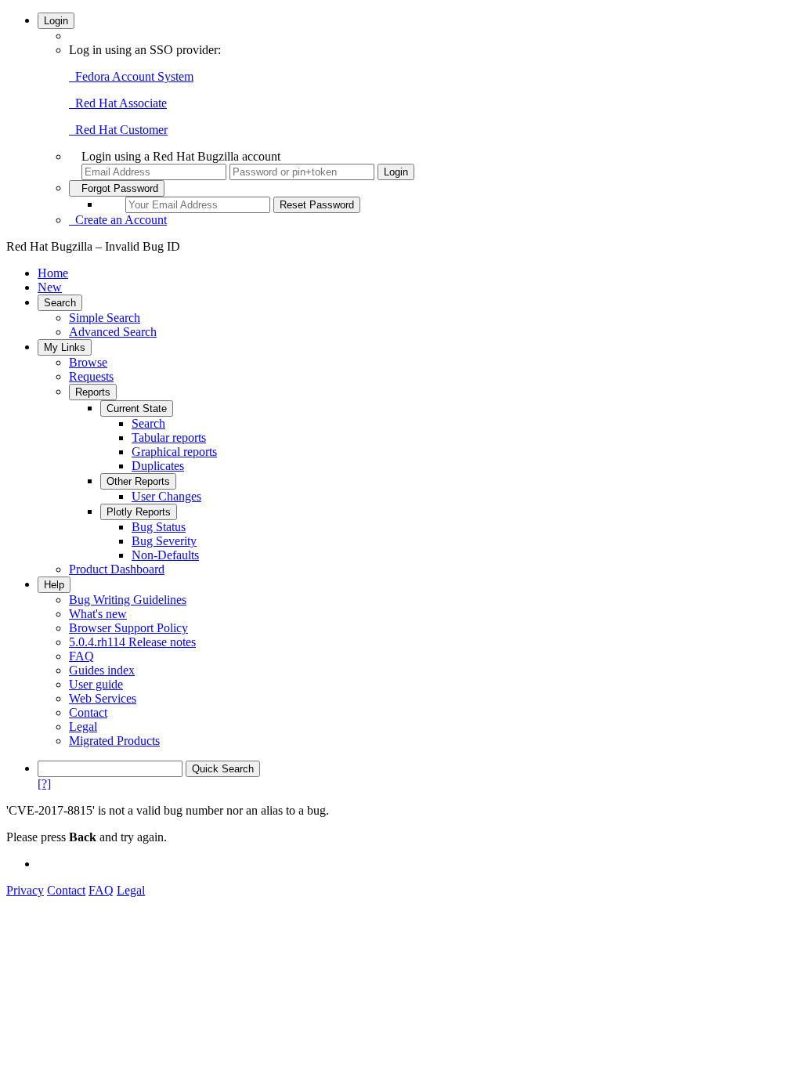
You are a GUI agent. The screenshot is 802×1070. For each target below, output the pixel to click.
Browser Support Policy (128, 627)
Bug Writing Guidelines (127, 599)
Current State (137, 408)
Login (56, 21)
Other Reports (138, 481)
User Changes (166, 496)
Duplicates (158, 465)
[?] (44, 783)
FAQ (81, 656)
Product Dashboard (116, 569)
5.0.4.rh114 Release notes (132, 642)
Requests (91, 376)
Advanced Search (113, 331)
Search (60, 303)
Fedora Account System (131, 76)
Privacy (25, 890)
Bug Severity (164, 541)
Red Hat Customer (118, 129)
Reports (92, 392)
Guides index (102, 670)
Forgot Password (116, 188)
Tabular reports (169, 437)
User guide (96, 684)
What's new (98, 613)
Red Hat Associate (118, 103)
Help (54, 585)
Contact (88, 712)
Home (53, 273)
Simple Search (104, 317)
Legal (83, 726)
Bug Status (159, 526)
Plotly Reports (139, 512)
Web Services (102, 698)
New (50, 287)
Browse (88, 362)
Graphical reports (174, 451)
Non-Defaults (165, 555)
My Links (64, 347)
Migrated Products (114, 740)
